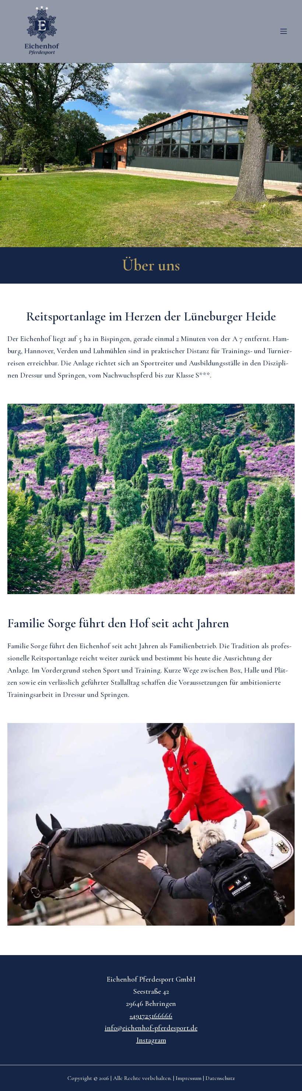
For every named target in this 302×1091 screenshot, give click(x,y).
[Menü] (283, 31)
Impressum (188, 1078)
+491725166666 (151, 1015)
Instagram (151, 1040)
